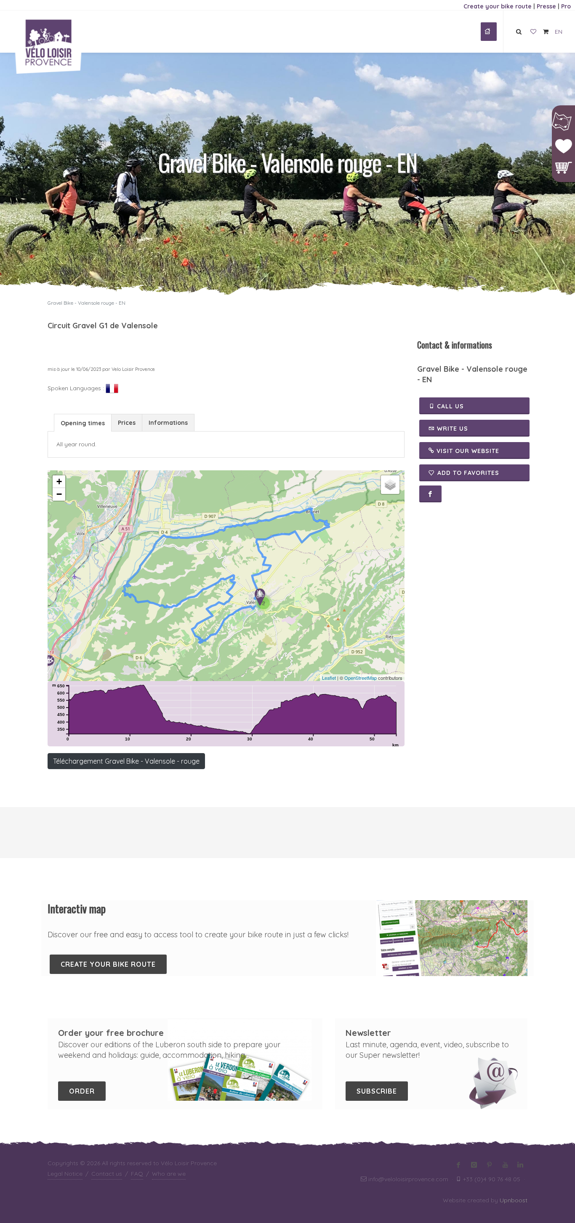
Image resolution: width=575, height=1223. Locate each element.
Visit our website (466, 451)
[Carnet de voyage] (533, 32)
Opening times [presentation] (83, 423)
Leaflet (329, 677)
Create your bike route (497, 6)
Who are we (169, 1173)
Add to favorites (468, 473)
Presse (546, 6)
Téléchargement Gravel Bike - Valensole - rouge (126, 761)
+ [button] (59, 481)
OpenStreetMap (360, 677)
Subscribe (377, 1091)
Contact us (106, 1173)
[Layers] (390, 484)
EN (558, 31)
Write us (451, 428)
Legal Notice (65, 1173)
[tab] (83, 422)
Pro (566, 6)
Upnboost (513, 1200)
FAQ (137, 1173)
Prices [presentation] (127, 422)
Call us (449, 406)
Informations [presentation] (168, 422)
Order (82, 1091)
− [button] (59, 494)
